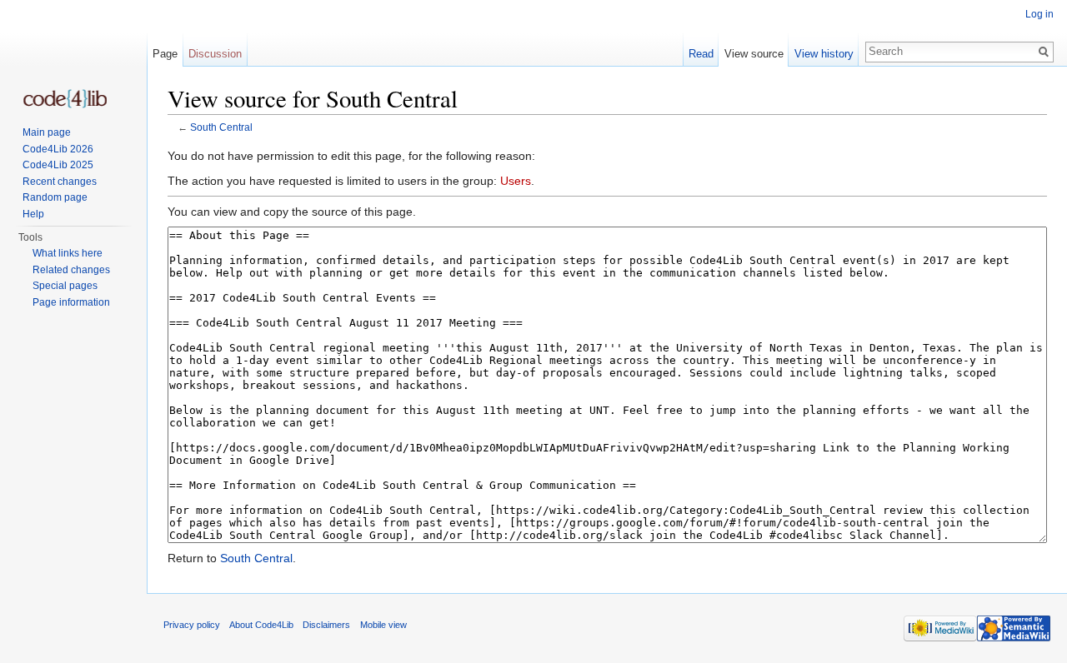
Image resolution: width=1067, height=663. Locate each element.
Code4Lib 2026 (58, 149)
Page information (71, 302)
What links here (68, 253)
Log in (1039, 14)
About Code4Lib (261, 625)
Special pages (65, 286)
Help (33, 214)
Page (165, 53)
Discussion (215, 53)
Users (515, 180)
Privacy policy (191, 625)
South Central (221, 127)
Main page (47, 132)
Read (701, 53)
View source (754, 53)
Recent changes (60, 181)
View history (824, 53)
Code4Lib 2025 (58, 165)
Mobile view (383, 625)
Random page (55, 197)
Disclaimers (326, 625)
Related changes (71, 270)
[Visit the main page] (65, 98)
